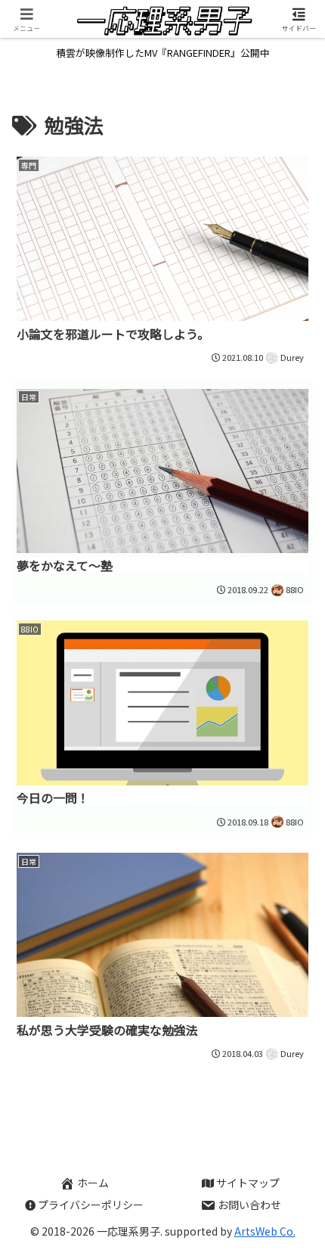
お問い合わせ (249, 1204)
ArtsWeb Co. (265, 1231)
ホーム (93, 1182)
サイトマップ (248, 1182)
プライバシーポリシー (91, 1204)
